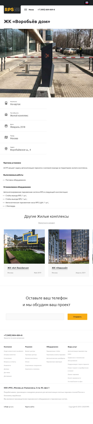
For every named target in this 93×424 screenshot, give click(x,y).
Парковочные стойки (53, 351)
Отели (27, 362)
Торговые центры (31, 354)
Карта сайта (29, 407)
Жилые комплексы (31, 358)
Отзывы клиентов (10, 354)
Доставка (7, 372)
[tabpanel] (46, 63)
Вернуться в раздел (46, 223)
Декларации (8, 376)
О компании (8, 358)
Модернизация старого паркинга (78, 364)
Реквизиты (7, 365)
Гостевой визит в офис (75, 381)
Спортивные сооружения (33, 365)
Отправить (77, 317)
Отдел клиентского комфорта (13, 351)
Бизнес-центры (30, 351)
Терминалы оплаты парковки (55, 354)
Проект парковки (73, 374)
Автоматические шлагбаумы (55, 358)
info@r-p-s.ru (8, 407)
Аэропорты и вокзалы (32, 369)
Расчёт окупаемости (74, 378)
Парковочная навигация (54, 362)
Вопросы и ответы (10, 362)
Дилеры (6, 369)
